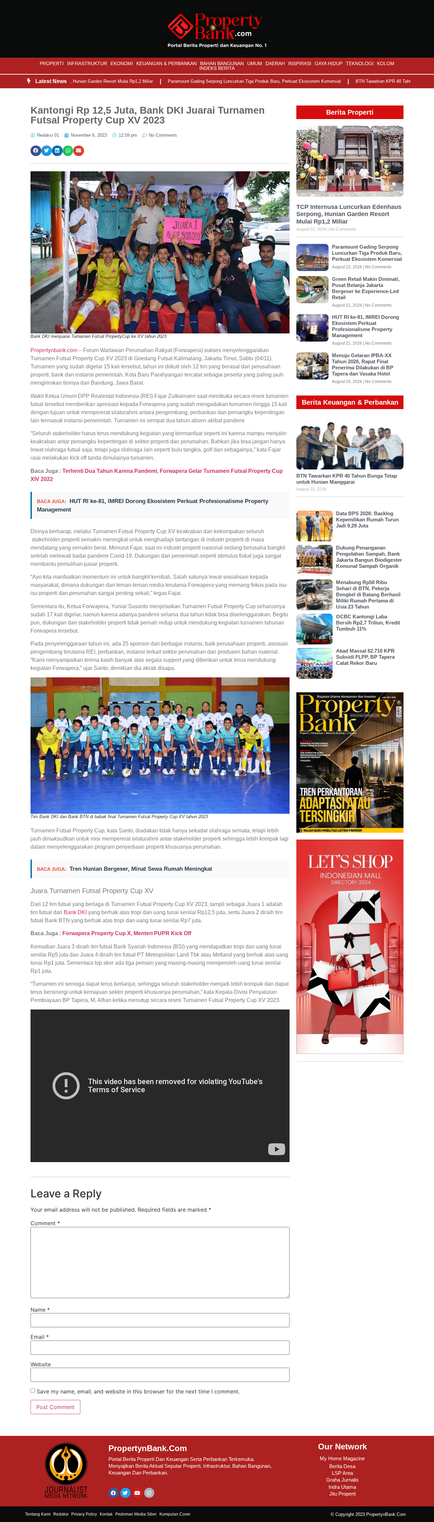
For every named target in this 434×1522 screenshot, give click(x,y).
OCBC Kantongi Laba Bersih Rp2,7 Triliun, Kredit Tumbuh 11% (368, 623)
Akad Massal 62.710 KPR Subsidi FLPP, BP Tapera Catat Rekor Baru (365, 657)
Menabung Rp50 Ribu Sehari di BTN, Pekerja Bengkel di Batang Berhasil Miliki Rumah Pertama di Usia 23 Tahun (368, 594)
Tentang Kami (38, 1514)
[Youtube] (137, 1493)
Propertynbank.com (54, 350)
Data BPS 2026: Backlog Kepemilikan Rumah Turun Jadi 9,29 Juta (367, 519)
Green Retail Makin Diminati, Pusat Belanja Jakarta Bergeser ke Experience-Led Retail (365, 288)
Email (40, 1337)
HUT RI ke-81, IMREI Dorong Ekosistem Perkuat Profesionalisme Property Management (365, 326)
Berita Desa (342, 1466)
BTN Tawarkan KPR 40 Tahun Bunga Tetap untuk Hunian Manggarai (346, 479)
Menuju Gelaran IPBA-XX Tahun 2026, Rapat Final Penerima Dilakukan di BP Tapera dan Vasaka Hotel (362, 364)
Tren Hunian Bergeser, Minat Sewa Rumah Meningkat (141, 869)
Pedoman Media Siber (136, 1514)
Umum (254, 63)
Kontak (106, 1514)
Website (41, 1364)
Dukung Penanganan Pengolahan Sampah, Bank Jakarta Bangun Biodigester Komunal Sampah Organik (369, 557)
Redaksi (60, 1514)
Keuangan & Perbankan (166, 63)
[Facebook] (113, 1493)
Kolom (385, 63)
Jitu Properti (342, 1494)
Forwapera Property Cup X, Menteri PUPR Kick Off (126, 933)
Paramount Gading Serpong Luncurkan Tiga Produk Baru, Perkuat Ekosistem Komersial (213, 81)
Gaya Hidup (328, 63)
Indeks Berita (217, 68)
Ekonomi (122, 63)
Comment (45, 1223)
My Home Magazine (342, 1458)
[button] (36, 151)
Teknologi (360, 63)
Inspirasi (299, 63)
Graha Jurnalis (342, 1480)
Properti (52, 63)
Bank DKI (75, 912)
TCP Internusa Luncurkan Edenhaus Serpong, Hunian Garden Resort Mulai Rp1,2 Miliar (348, 214)
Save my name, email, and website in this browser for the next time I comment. (138, 1391)
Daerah (275, 63)
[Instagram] (149, 1493)
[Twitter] (125, 1493)
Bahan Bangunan (222, 63)
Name (40, 1309)
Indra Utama (342, 1487)
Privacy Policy (84, 1514)
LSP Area (342, 1473)
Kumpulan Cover (175, 1514)
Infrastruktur (87, 63)
